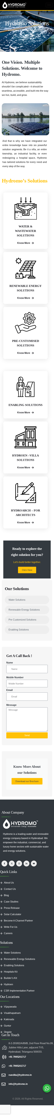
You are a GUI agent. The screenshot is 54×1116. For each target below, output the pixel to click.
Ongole (8, 1032)
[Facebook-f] (4, 863)
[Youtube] (34, 863)
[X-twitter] (12, 863)
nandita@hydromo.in (20, 1075)
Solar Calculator (12, 914)
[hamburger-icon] (49, 5)
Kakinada (9, 1019)
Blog (6, 895)
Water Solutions (17, 600)
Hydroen (8, 984)
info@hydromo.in (18, 1084)
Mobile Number (15, 677)
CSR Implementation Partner (19, 990)
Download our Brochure (27, 781)
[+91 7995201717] (4, 1057)
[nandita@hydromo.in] (4, 1075)
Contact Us (10, 889)
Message (11, 705)
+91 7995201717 (17, 1057)
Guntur (7, 1025)
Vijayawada (10, 1006)
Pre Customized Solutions (22, 619)
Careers (8, 933)
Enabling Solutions (19, 629)
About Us (9, 882)
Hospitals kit (10, 971)
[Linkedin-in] (26, 863)
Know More (23, 243)
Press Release (12, 908)
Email (9, 690)
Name (9, 662)
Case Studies (11, 901)
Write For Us (10, 927)
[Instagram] (19, 863)
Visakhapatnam (12, 1013)
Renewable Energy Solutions (24, 609)
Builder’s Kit (10, 978)
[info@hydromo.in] (4, 1084)
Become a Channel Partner (18, 920)
